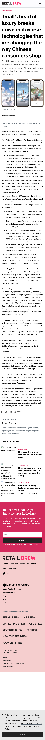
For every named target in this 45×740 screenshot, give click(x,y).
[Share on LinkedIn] (10, 411)
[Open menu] (40, 3)
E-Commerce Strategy (25, 123)
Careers (5, 599)
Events (22, 563)
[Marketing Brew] (14, 624)
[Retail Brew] (11, 617)
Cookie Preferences (8, 666)
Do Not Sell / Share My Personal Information (14, 663)
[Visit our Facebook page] (4, 573)
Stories (5, 563)
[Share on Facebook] (1, 411)
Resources (14, 563)
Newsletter (31, 563)
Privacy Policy (10, 720)
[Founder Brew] (12, 643)
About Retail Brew (10, 568)
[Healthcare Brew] (15, 636)
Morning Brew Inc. (14, 650)
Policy (7, 729)
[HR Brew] (29, 617)
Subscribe (23, 540)
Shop (4, 596)
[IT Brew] (32, 630)
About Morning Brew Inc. (12, 589)
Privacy (5, 657)
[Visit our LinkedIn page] (8, 573)
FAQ (4, 602)
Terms (31, 726)
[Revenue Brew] (12, 630)
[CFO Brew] (35, 624)
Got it (22, 734)
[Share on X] (6, 411)
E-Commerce (12, 123)
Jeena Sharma (9, 115)
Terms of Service (7, 660)
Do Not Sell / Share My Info (31, 723)
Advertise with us (9, 592)
